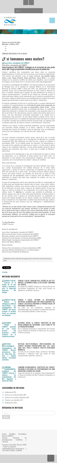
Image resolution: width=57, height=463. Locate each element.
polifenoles (7, 258)
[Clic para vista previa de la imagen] (28, 63)
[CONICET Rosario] (21, 21)
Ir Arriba (4, 272)
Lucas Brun (36, 258)
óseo (5, 260)
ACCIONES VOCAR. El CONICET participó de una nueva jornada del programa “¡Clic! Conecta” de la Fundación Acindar (36, 325)
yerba (13, 258)
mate (17, 258)
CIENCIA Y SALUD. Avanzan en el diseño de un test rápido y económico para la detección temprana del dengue (36, 282)
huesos (49, 258)
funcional (43, 258)
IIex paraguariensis (25, 258)
